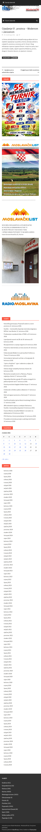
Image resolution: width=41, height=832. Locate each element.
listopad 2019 (8, 712)
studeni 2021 (8, 638)
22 (4, 450)
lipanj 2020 (7, 688)
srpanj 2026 (7, 474)
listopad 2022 (8, 606)
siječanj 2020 (8, 703)
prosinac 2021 (8, 635)
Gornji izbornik (10, 2)
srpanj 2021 (7, 650)
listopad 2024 (8, 535)
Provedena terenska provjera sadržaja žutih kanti (20, 419)
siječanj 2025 (8, 526)
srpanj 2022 (7, 615)
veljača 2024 (8, 559)
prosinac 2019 (8, 706)
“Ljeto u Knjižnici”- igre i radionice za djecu (17, 363)
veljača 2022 (8, 629)
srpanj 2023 (7, 579)
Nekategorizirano (8, 794)
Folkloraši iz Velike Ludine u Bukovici (15, 390)
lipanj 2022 (7, 618)
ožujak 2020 (7, 697)
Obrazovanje (6, 797)
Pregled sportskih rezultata (30, 70)
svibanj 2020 (8, 691)
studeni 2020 (8, 674)
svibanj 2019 (8, 726)
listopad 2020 (8, 676)
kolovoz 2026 (8, 471)
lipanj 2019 (7, 724)
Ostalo (4, 800)
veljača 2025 (8, 524)
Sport (4, 812)
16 (9, 447)
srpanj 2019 (7, 721)
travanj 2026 (8, 482)
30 (9, 454)
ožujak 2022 (7, 627)
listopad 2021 (8, 641)
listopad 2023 (8, 571)
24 (15, 450)
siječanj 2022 (8, 632)
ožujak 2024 (7, 556)
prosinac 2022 (8, 600)
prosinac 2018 (8, 741)
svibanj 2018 (8, 762)
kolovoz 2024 (8, 541)
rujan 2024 (7, 538)
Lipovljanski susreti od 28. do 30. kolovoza (17, 339)
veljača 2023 (8, 594)
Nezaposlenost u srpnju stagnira (14, 345)
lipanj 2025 (7, 512)
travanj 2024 (8, 553)
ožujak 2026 (7, 485)
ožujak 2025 (7, 521)
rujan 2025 (7, 503)
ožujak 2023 (7, 591)
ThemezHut (33, 829)
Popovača (5, 806)
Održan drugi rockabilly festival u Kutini (16, 369)
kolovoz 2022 (8, 612)
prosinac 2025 (8, 494)
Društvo (4, 783)
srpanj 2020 (7, 685)
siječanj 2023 (8, 597)
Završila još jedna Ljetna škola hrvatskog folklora (20, 400)
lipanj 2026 (7, 477)
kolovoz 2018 (8, 753)
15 (4, 447)
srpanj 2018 (7, 756)
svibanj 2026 (8, 479)
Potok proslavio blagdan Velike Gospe (16, 384)
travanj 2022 (8, 624)
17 (15, 447)
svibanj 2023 (8, 585)
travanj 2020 (8, 694)
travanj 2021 (8, 659)
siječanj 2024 (8, 562)
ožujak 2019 (7, 732)
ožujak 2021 (7, 662)
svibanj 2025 (8, 515)
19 (25, 447)
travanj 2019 (8, 729)
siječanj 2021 (8, 668)
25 (20, 450)
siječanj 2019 (8, 738)
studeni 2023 (8, 568)
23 (9, 450)
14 (36, 444)
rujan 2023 (7, 574)
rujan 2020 (7, 679)
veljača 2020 (8, 700)
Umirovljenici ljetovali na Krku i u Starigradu (18, 358)
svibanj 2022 (8, 621)
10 (15, 444)
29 (4, 454)
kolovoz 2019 (8, 718)
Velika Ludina (6, 815)
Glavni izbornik (10, 21)
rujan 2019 (7, 715)
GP (19, 35)
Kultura (4, 789)
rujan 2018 (7, 750)
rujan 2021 (7, 644)
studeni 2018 (8, 744)
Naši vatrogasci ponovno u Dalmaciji (15, 395)
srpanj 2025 (7, 509)
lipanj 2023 (7, 582)
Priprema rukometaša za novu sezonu (16, 348)
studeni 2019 (8, 709)
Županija (5, 818)
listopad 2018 (8, 747)
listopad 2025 (8, 500)
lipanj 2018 (7, 759)
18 (20, 447)
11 (20, 444)
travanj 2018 (8, 765)
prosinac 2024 (8, 529)
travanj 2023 (8, 588)
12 (25, 444)
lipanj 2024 (7, 547)
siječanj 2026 (8, 491)
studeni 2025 (8, 497)
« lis (3, 459)
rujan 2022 (7, 609)
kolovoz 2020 (8, 682)
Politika (4, 803)
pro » (6, 459)
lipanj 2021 (7, 653)
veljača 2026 (8, 488)
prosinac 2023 (8, 565)
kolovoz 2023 (8, 576)
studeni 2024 (8, 532)
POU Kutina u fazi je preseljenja (14, 416)
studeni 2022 (8, 603)
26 (25, 450)
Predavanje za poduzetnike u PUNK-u (16, 334)
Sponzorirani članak (8, 809)
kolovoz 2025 (8, 506)
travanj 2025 (8, 518)
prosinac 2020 (8, 671)
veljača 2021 (8, 665)
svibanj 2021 (8, 656)
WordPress (15, 829)
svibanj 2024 (8, 550)
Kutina (15, 57)
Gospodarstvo (6, 786)
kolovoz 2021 (8, 647)
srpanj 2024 (7, 544)
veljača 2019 (8, 735)
